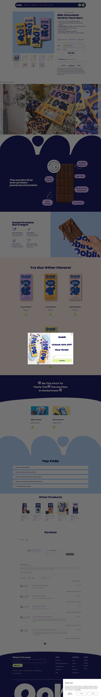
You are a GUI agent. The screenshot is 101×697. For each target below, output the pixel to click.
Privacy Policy (78, 689)
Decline (92, 693)
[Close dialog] (72, 334)
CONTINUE (62, 360)
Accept (81, 693)
